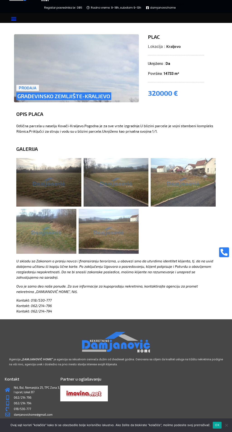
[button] (14, 18)
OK (217, 425)
